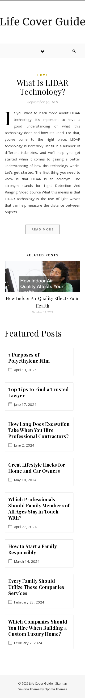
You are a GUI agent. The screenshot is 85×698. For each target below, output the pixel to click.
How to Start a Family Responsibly (32, 549)
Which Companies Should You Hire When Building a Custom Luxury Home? (37, 627)
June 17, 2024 (25, 404)
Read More (43, 229)
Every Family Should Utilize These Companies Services (36, 587)
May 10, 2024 (25, 480)
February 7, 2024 (28, 643)
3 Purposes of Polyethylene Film (29, 357)
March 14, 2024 (26, 561)
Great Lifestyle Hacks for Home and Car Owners (36, 467)
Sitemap (61, 683)
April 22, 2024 (25, 527)
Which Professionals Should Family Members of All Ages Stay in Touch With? (39, 508)
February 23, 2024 (29, 602)
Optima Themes (56, 689)
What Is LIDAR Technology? (42, 87)
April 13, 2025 (25, 370)
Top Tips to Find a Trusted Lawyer (38, 392)
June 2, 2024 (24, 445)
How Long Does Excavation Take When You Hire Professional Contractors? (39, 430)
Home (42, 75)
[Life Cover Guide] (42, 21)
